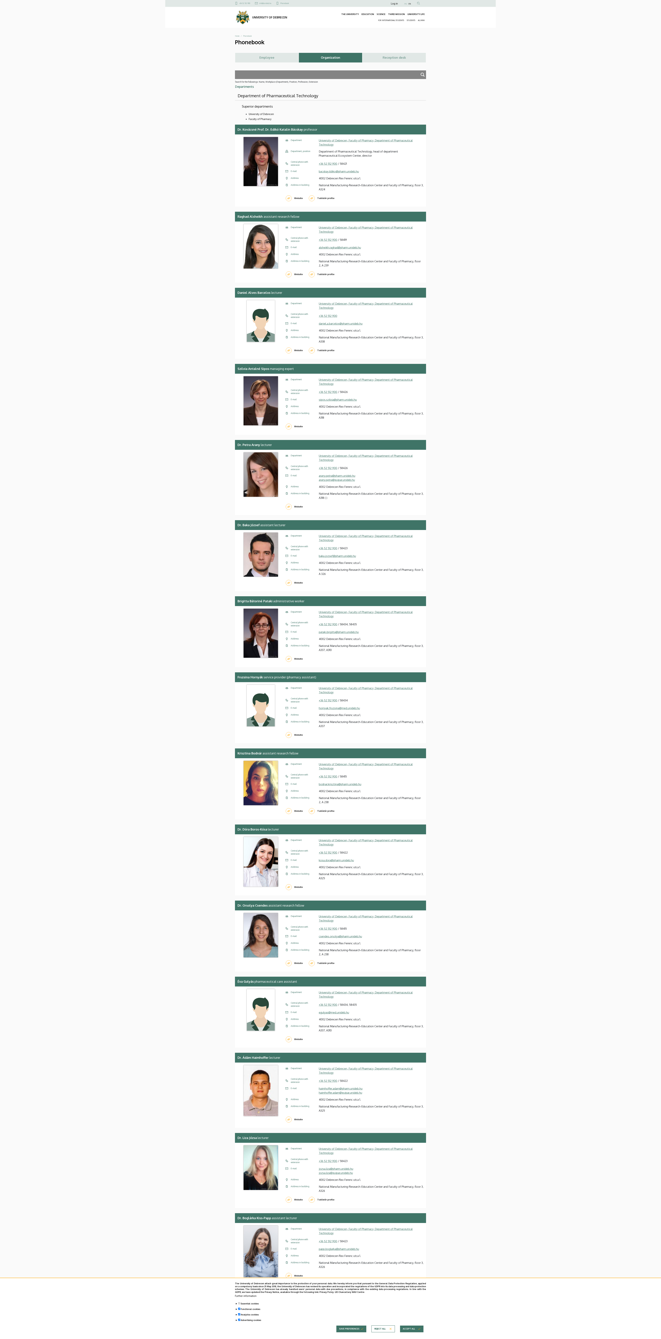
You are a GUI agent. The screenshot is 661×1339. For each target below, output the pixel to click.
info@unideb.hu (265, 3)
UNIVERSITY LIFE (416, 14)
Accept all (409, 1328)
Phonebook (284, 3)
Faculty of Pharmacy (260, 119)
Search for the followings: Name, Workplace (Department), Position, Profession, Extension (276, 82)
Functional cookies (250, 1309)
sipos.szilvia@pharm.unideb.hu (338, 399)
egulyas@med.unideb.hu (334, 1012)
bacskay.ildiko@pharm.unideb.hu (339, 171)
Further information (245, 1295)
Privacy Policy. (326, 1292)
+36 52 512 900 (244, 3)
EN (409, 4)
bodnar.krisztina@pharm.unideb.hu (340, 784)
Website (298, 198)
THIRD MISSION (396, 14)
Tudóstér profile (325, 198)
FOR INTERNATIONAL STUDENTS (391, 20)
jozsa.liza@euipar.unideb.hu (336, 1173)
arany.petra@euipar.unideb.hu (337, 480)
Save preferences (349, 1328)
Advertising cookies (251, 1320)
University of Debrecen (261, 114)
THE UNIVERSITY (350, 14)
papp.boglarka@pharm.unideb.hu (339, 1249)
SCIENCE (381, 14)
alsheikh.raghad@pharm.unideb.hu (340, 247)
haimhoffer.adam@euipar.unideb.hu (340, 1092)
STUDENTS (411, 20)
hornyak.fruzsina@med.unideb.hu (339, 708)
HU (405, 4)
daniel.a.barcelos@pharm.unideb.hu (341, 323)
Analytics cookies (250, 1314)
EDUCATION (367, 14)
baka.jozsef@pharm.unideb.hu (337, 556)
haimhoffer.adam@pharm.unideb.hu (341, 1088)
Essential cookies (250, 1303)
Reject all (380, 1328)
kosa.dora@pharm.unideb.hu (336, 860)
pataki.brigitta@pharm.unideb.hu (339, 632)
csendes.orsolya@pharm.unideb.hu (340, 936)
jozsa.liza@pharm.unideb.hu (336, 1168)
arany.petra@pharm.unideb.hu (337, 475)
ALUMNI (421, 20)
